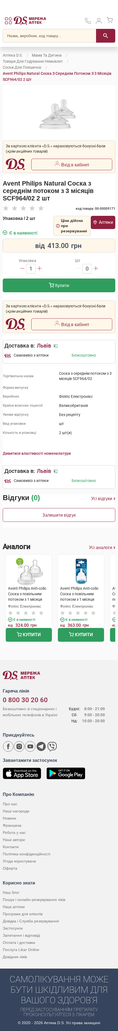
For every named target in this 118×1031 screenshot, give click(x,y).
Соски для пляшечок (22, 67)
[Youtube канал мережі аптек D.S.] (30, 746)
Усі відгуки (101, 498)
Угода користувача (19, 861)
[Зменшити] (22, 268)
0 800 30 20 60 (25, 700)
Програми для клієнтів (23, 914)
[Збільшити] (39, 268)
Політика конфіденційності (26, 854)
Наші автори (14, 839)
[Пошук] (105, 36)
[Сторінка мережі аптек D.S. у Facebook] (8, 746)
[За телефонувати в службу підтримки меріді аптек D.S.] (88, 22)
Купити (61, 285)
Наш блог (11, 892)
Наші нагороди (16, 811)
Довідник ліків (15, 957)
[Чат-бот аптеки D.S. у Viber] (52, 746)
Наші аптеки (14, 907)
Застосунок (13, 928)
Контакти (11, 847)
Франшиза (12, 825)
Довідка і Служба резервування (31, 921)
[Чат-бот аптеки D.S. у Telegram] (41, 746)
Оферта (10, 868)
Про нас (10, 804)
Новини (9, 818)
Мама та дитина (47, 55)
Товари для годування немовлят (33, 61)
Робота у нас (14, 832)
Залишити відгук (59, 515)
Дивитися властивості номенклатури (37, 453)
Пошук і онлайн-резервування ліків (34, 899)
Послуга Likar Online (21, 949)
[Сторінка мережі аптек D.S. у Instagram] (19, 746)
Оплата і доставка (19, 942)
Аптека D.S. (13, 55)
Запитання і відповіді (21, 935)
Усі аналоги (100, 547)
